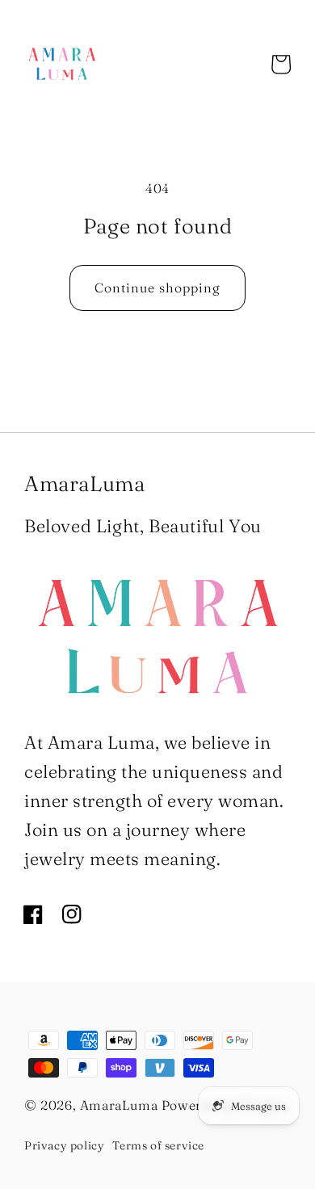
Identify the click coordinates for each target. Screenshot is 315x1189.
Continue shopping (157, 287)
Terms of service (158, 1145)
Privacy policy (64, 1145)
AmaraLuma (119, 1105)
